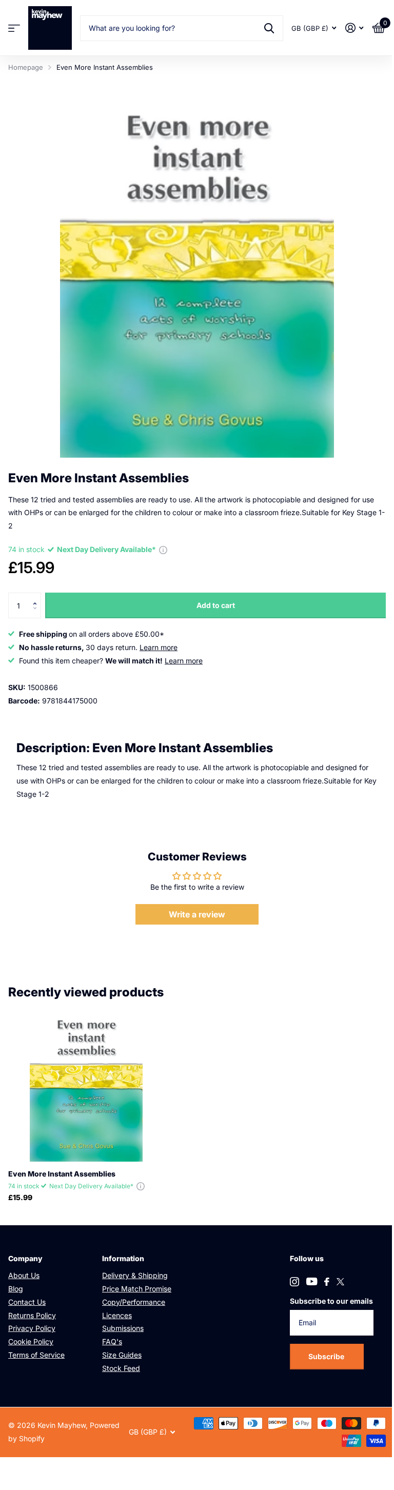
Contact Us (27, 1302)
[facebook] (326, 1282)
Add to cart (215, 605)
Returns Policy (32, 1315)
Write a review (197, 914)
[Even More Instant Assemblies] (86, 1084)
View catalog (14, 28)
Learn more (159, 647)
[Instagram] (294, 1281)
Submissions (123, 1328)
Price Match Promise (136, 1288)
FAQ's (112, 1341)
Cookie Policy (30, 1341)
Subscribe (327, 1356)
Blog (15, 1288)
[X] (340, 1281)
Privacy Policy (31, 1328)
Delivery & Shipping (135, 1275)
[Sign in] (354, 28)
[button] (37, 596)
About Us (24, 1275)
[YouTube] (311, 1281)
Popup (163, 549)
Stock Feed (121, 1368)
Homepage (25, 67)
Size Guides (122, 1354)
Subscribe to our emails (331, 1301)
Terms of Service (36, 1354)
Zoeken (269, 28)
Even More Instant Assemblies (61, 1173)
